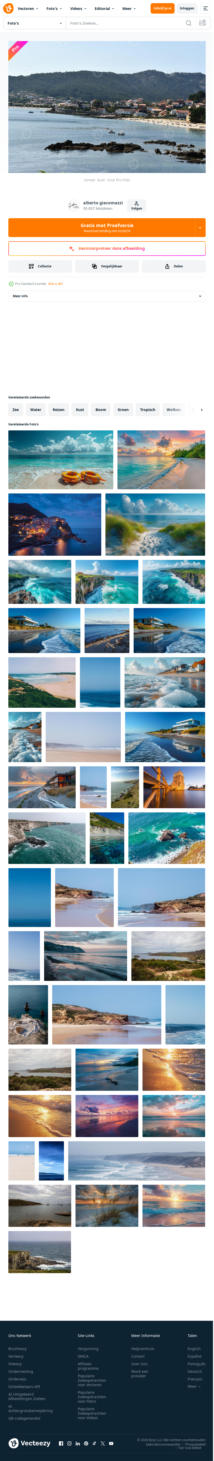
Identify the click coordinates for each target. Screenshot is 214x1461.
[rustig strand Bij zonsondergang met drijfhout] (106, 1067)
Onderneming (20, 1368)
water (35, 406)
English (190, 1346)
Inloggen (187, 8)
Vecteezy (15, 1353)
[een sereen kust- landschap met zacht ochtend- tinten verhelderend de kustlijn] (85, 953)
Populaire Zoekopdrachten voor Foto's (92, 1394)
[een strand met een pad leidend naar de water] (155, 522)
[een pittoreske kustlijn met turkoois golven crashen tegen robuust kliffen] (39, 579)
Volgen (136, 208)
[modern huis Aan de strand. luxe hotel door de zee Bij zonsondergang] (44, 627)
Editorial (102, 8)
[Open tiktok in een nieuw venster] (94, 1440)
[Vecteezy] (8, 8)
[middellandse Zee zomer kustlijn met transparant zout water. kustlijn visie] (107, 835)
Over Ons (139, 1361)
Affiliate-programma (88, 1363)
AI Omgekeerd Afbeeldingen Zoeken (27, 1393)
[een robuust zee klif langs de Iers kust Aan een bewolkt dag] (39, 1249)
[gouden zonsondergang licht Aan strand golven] (173, 1067)
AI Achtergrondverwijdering (30, 1406)
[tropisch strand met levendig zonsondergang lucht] (161, 457)
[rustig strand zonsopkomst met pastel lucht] (173, 1113)
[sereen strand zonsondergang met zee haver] (106, 1203)
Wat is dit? (55, 284)
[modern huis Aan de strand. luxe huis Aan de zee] (169, 627)
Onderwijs (17, 1376)
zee (16, 406)
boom (101, 406)
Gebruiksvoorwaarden (159, 1441)
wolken (174, 406)
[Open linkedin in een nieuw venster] (78, 1440)
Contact (138, 1353)
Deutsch (191, 1368)
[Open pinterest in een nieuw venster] (86, 1440)
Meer (127, 8)
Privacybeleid (191, 1441)
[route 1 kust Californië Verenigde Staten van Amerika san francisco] (125, 785)
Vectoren (26, 8)
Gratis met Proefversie (107, 227)
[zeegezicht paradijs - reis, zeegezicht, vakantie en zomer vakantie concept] (107, 627)
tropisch (147, 406)
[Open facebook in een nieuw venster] (61, 1440)
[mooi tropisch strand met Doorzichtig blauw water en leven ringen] (60, 457)
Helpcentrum (142, 1346)
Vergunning (88, 1346)
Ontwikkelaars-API (24, 1383)
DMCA (83, 1353)
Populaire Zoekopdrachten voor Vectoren (92, 1378)
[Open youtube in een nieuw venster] (111, 1440)
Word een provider (139, 1371)
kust (80, 406)
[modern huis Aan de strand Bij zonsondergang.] (42, 785)
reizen (58, 406)
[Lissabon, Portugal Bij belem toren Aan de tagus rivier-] (174, 785)
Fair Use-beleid (185, 1444)
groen (123, 406)
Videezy (15, 1361)
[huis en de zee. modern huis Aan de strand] (24, 734)
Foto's (52, 8)
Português (193, 1361)
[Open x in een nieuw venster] (103, 1440)
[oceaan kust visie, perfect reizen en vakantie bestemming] (100, 680)
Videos (76, 8)
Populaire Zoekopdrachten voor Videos (92, 1411)
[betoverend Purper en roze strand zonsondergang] (106, 1113)
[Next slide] (193, 407)
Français (191, 1376)
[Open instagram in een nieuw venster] (69, 1440)
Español (191, 1353)
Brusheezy (17, 1346)
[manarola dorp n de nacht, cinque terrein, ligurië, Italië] (54, 522)
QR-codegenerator (24, 1415)
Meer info (20, 293)
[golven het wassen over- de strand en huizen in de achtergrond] (164, 680)
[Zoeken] (189, 23)
